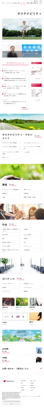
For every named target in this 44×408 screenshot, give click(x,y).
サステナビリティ (24, 385)
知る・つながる (33, 380)
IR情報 (22, 387)
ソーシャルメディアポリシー (23, 396)
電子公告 (39, 396)
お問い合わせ (32, 387)
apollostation (23, 380)
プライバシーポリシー (33, 396)
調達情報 (32, 385)
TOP (3, 41)
